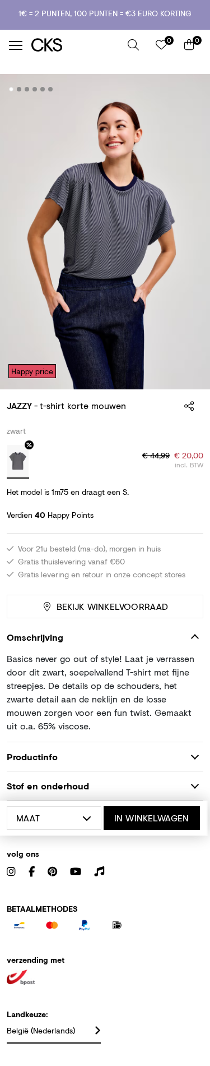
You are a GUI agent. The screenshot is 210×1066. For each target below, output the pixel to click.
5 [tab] (43, 89)
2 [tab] (19, 89)
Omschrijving (35, 637)
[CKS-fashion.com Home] (75, 45)
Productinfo (32, 756)
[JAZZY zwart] (18, 462)
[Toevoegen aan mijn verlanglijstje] (186, 90)
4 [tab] (35, 89)
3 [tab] (27, 89)
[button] (133, 45)
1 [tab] (11, 89)
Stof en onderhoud (48, 785)
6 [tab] (51, 89)
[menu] (15, 45)
